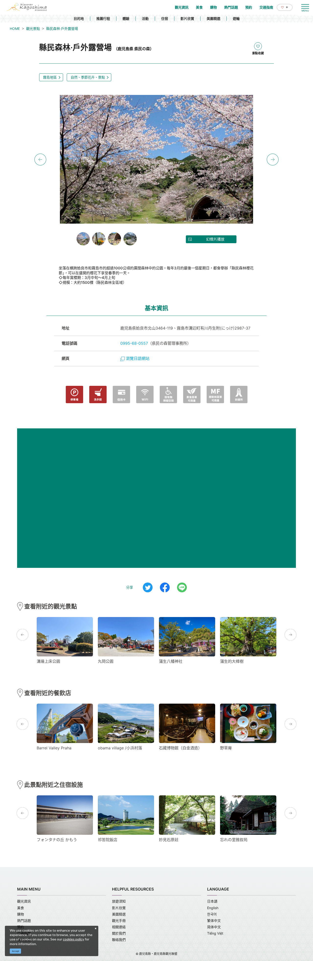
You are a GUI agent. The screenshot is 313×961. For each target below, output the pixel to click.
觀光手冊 (119, 920)
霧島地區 (50, 77)
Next (273, 159)
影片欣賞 (187, 18)
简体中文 (214, 927)
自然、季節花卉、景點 (88, 77)
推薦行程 (103, 18)
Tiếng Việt (215, 933)
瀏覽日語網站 (137, 358)
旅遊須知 (119, 901)
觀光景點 (33, 28)
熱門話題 (24, 920)
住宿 (164, 18)
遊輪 (236, 18)
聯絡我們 (119, 940)
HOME (15, 28)
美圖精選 (213, 18)
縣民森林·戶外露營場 (62, 28)
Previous (40, 159)
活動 (145, 18)
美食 (20, 908)
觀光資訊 (24, 901)
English (212, 908)
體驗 (126, 18)
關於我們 (119, 933)
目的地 (79, 18)
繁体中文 (214, 920)
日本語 (212, 901)
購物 (20, 914)
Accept (15, 951)
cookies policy (73, 939)
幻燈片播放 (215, 239)
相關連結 (119, 927)
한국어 (212, 914)
